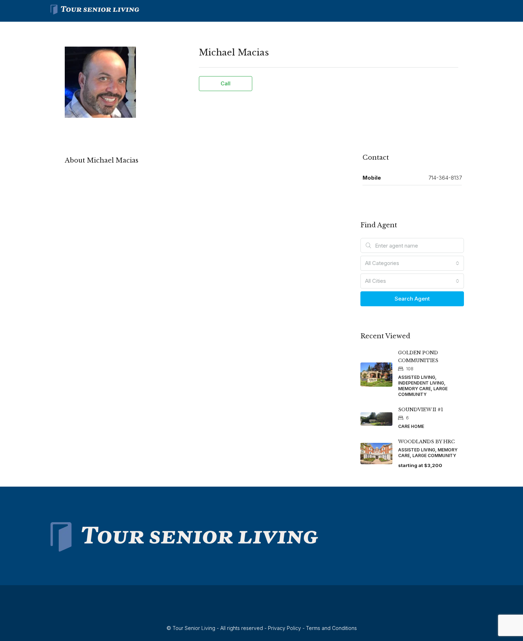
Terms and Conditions (331, 628)
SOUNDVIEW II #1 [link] (420, 410)
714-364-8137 (445, 177)
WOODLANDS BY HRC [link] (426, 442)
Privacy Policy (284, 628)
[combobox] (412, 263)
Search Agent (412, 298)
